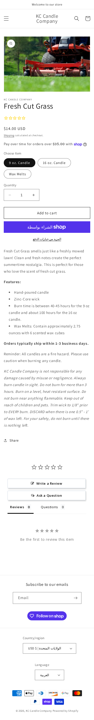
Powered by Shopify (65, 710)
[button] (6, 18)
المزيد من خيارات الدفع (47, 239)
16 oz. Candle (54, 162)
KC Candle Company (39, 710)
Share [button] (14, 440)
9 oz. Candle (19, 162)
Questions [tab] (49, 507)
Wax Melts (17, 174)
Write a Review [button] (49, 483)
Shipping (9, 135)
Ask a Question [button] (49, 495)
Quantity (10, 185)
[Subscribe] (75, 598)
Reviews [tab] (17, 507)
